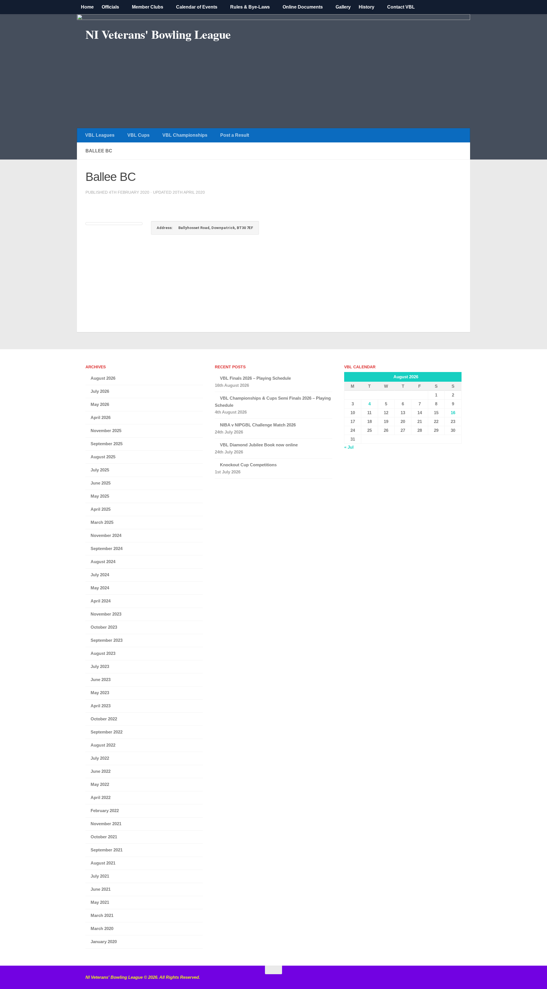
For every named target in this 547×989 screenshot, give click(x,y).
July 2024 (100, 574)
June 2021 (101, 889)
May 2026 (100, 404)
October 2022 (104, 718)
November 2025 (106, 430)
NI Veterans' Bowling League (158, 34)
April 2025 (101, 509)
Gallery (343, 7)
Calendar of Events (196, 7)
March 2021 (102, 915)
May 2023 (100, 692)
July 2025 (100, 469)
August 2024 (103, 561)
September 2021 (107, 849)
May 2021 (100, 902)
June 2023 (101, 679)
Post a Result (234, 135)
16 (453, 412)
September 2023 (107, 640)
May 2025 (100, 496)
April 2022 (101, 797)
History (366, 7)
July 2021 (100, 876)
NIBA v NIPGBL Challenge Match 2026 (258, 424)
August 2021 (103, 863)
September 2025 (107, 443)
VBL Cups (138, 135)
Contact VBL (401, 7)
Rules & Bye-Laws (250, 7)
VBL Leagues (100, 135)
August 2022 (103, 745)
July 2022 (100, 758)
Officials (110, 7)
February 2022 (105, 810)
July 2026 (100, 391)
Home (87, 7)
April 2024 (101, 600)
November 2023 (106, 614)
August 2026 (103, 378)
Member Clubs (147, 7)
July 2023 (100, 666)
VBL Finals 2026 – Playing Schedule (255, 378)
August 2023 (103, 653)
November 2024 (106, 535)
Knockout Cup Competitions (248, 464)
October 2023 (104, 627)
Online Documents (303, 7)
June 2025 (101, 483)
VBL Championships (184, 135)
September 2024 (107, 548)
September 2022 (107, 732)
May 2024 (100, 587)
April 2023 (101, 705)
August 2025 (103, 456)
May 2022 (100, 784)
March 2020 (102, 928)
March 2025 (102, 522)
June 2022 (101, 771)
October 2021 (104, 836)
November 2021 (106, 823)
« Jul (349, 447)
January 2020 (104, 941)
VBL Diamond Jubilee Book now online (259, 444)
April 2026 (101, 417)
